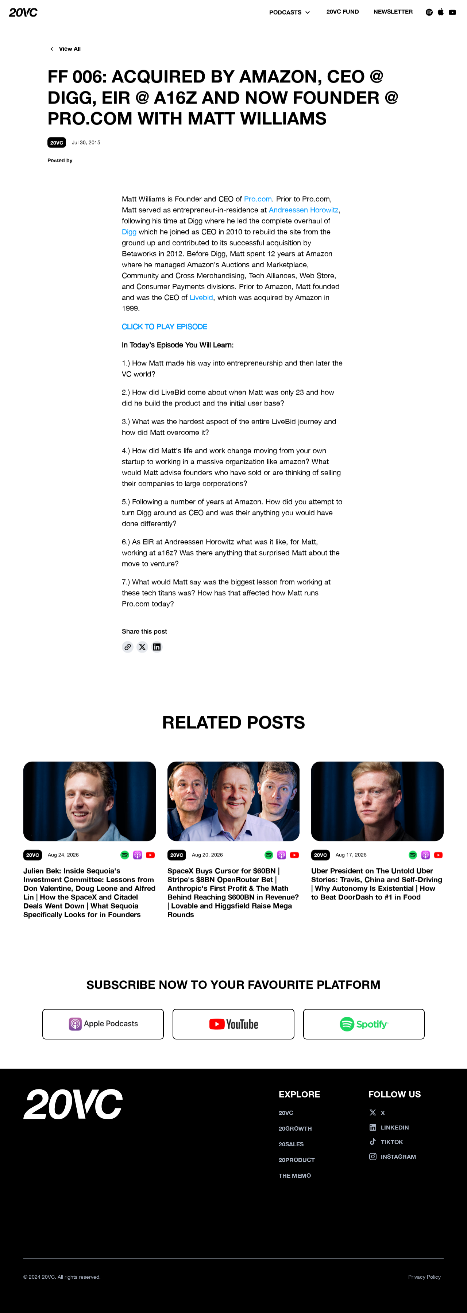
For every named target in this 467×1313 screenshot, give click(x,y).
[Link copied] (128, 647)
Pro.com (258, 198)
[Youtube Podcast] (150, 855)
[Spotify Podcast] (125, 855)
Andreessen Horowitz (304, 209)
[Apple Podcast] (137, 855)
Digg (129, 231)
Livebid (201, 297)
